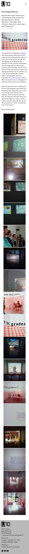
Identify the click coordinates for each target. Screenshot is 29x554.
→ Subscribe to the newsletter (10, 547)
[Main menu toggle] (26, 4)
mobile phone (15, 78)
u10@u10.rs (5, 545)
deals (23, 53)
